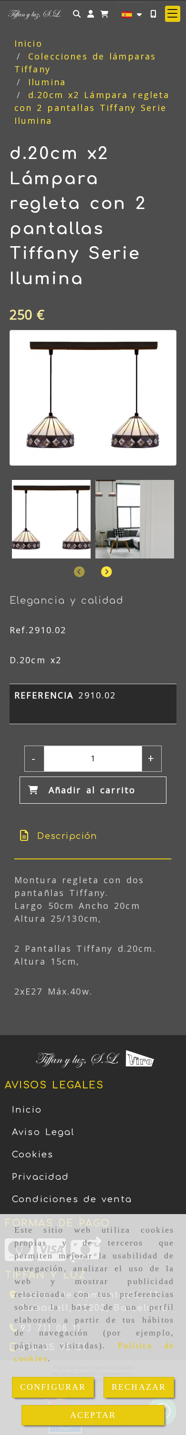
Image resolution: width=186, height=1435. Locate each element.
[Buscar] (77, 13)
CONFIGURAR (53, 1387)
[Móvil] (153, 13)
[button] (90, 13)
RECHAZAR (139, 1387)
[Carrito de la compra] (104, 13)
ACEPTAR (93, 1415)
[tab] (92, 836)
